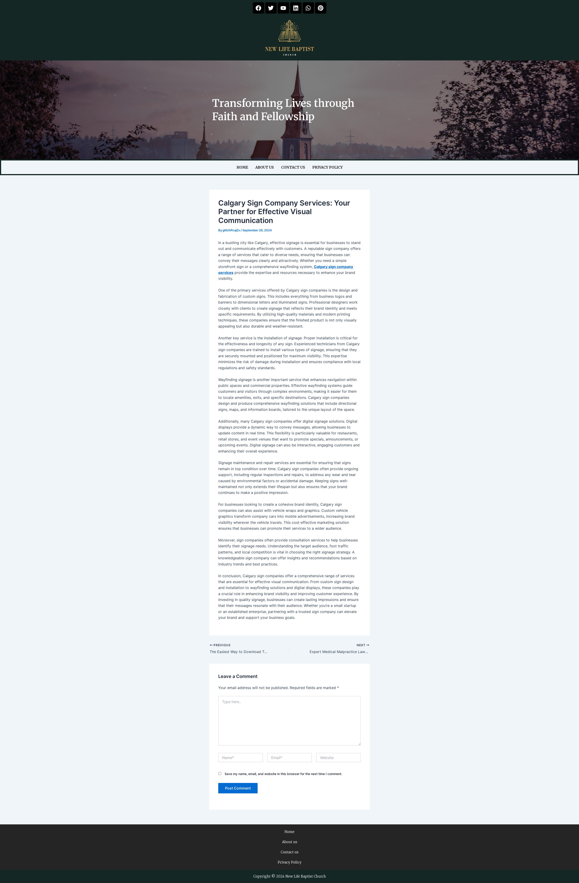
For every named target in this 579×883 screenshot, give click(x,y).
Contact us (293, 167)
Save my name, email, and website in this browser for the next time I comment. (283, 774)
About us (264, 167)
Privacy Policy (327, 167)
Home (242, 167)
